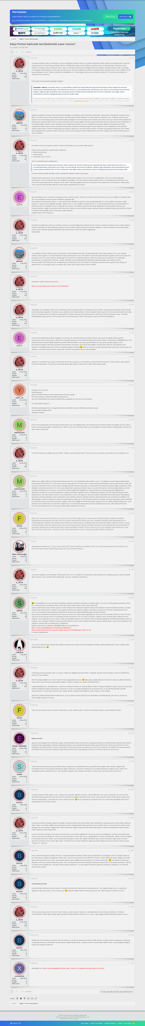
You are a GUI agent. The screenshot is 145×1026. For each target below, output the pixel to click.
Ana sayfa (127, 1023)
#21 (132, 705)
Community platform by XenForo (72, 1017)
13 (22, 52)
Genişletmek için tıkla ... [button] (82, 101)
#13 (133, 448)
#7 (133, 276)
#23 (132, 761)
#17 (133, 569)
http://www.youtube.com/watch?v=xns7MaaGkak (50, 286)
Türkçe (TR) (16, 1023)
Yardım (120, 1023)
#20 (132, 667)
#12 (132, 419)
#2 (133, 110)
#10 (132, 356)
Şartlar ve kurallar (96, 1023)
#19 (133, 639)
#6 (133, 248)
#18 (132, 598)
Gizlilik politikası (110, 1023)
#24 (132, 789)
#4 (133, 192)
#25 (132, 818)
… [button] (19, 52)
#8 (133, 304)
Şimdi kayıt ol (125, 17)
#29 (132, 935)
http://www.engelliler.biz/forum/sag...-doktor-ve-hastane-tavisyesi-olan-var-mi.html (73, 968)
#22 (132, 733)
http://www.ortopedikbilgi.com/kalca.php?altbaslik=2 (51, 628)
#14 (132, 476)
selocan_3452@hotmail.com (57, 626)
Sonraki (27, 52)
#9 (133, 333)
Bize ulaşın (85, 1023)
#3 (133, 140)
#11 (133, 385)
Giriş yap (111, 17)
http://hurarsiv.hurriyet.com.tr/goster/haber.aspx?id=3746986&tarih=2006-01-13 (61, 630)
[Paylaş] (130, 58)
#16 (132, 541)
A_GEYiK (14, 47)
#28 (132, 907)
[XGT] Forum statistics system (72, 1018)
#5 (133, 220)
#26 (132, 850)
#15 (132, 513)
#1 (133, 58)
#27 (132, 878)
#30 (132, 963)
